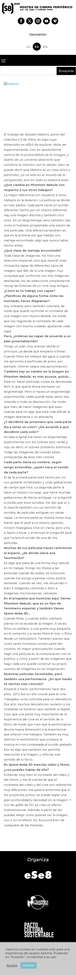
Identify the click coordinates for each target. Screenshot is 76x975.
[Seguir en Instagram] (38, 21)
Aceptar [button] (28, 965)
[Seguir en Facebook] (21, 21)
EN (45, 47)
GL (28, 47)
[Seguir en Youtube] (46, 21)
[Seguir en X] (29, 21)
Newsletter (38, 34)
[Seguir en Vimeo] (55, 21)
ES (37, 47)
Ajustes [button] (11, 965)
